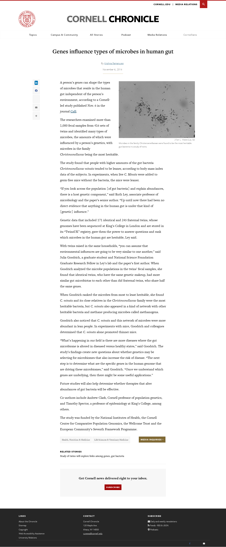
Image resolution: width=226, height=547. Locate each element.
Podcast (126, 34)
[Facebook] (189, 543)
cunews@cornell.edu (92, 533)
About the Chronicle (28, 521)
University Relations (28, 537)
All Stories (96, 34)
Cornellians (190, 34)
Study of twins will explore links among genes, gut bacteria (92, 456)
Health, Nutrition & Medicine (76, 439)
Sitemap (22, 525)
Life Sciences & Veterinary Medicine (111, 439)
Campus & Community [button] (64, 34)
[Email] (204, 543)
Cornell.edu (162, 4)
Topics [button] (33, 34)
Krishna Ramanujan (114, 63)
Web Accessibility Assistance (32, 533)
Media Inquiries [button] (151, 439)
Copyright (23, 529)
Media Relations (186, 4)
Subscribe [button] (113, 487)
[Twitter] (197, 543)
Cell (73, 111)
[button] (203, 4)
